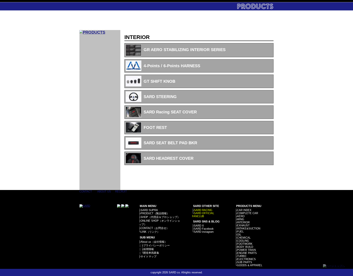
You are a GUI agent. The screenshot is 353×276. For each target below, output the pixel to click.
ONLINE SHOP (209, 20)
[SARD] (99, 20)
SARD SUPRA (149, 210)
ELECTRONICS (246, 259)
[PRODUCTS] (92, 32)
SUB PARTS (244, 262)
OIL (239, 234)
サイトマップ (148, 256)
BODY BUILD (245, 246)
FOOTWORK (244, 243)
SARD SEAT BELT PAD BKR (170, 143)
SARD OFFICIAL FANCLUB (203, 215)
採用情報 (148, 249)
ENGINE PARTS (247, 253)
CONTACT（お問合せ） (155, 228)
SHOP (184, 20)
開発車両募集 (151, 252)
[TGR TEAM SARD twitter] (122, 206)
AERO (241, 216)
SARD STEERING (160, 96)
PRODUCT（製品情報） (155, 213)
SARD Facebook (204, 228)
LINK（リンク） (150, 231)
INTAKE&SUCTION (248, 228)
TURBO (241, 256)
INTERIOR (243, 222)
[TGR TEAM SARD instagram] (126, 206)
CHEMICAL (244, 237)
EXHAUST (243, 225)
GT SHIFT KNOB (159, 81)
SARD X (199, 225)
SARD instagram (204, 231)
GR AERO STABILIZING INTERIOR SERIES (185, 49)
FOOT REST (155, 127)
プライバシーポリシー (156, 245)
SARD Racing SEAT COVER (170, 112)
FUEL (240, 231)
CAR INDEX (244, 210)
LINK (261, 20)
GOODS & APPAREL (249, 265)
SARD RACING (203, 210)
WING (240, 219)
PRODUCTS (158, 20)
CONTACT (235, 20)
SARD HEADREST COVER (168, 158)
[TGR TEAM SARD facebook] (118, 206)
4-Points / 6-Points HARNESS (172, 66)
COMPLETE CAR (247, 213)
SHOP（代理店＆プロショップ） (160, 217)
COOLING (243, 240)
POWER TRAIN (246, 249)
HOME (133, 20)
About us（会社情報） (154, 241)
